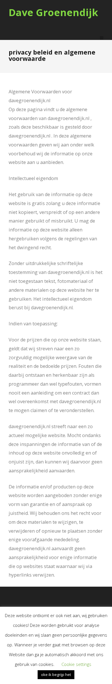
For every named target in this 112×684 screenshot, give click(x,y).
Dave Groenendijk (53, 12)
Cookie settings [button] (76, 664)
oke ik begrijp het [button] (56, 674)
